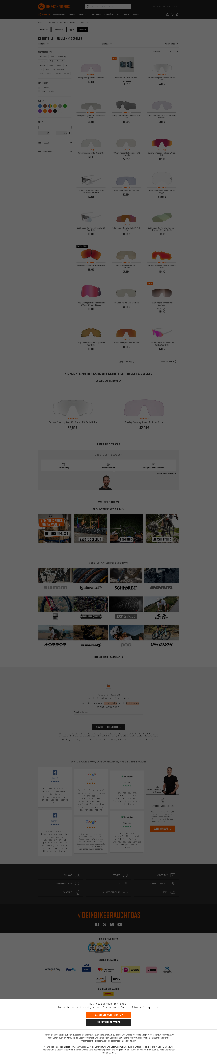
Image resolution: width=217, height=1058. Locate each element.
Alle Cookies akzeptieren (106, 1015)
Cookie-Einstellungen (137, 1007)
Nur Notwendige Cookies (108, 1022)
